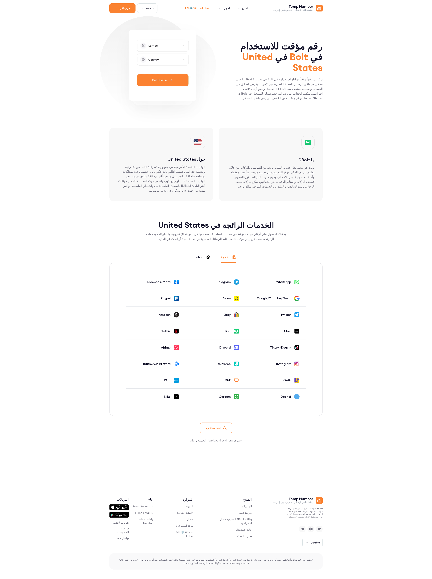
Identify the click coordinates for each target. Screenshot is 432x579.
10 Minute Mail (144, 512)
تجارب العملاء (244, 536)
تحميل (190, 519)
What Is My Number (146, 521)
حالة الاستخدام (244, 529)
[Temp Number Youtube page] (310, 529)
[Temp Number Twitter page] (319, 529)
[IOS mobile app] (119, 507)
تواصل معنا (122, 538)
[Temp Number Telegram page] (302, 529)
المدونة (189, 506)
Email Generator (142, 506)
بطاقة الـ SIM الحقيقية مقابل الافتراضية (236, 521)
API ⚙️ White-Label (196, 8)
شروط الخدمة (121, 522)
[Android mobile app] (119, 515)
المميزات (247, 506)
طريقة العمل (244, 512)
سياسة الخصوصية (123, 530)
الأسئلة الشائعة (185, 512)
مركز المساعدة (184, 525)
